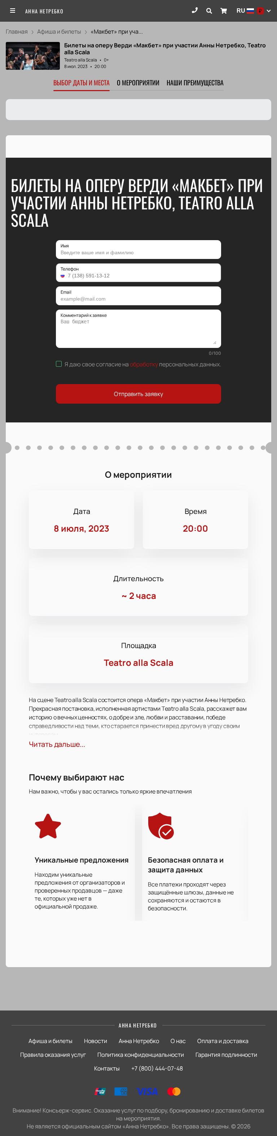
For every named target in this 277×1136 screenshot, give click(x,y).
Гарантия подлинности (226, 1055)
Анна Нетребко (44, 11)
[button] (63, 275)
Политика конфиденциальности (140, 1055)
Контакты (107, 1068)
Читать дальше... (57, 744)
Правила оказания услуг (53, 1055)
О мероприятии (138, 82)
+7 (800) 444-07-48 (157, 1068)
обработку (144, 364)
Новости (95, 1041)
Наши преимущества (195, 82)
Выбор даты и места (81, 82)
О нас (178, 1041)
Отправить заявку (138, 394)
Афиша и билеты (50, 1041)
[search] (209, 11)
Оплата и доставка (223, 1041)
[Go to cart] (223, 11)
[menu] (13, 11)
